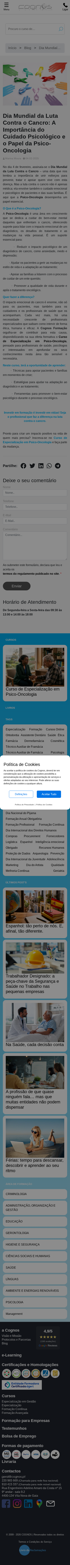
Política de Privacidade (24, 805)
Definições (21, 794)
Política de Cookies (44, 805)
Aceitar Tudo (49, 794)
